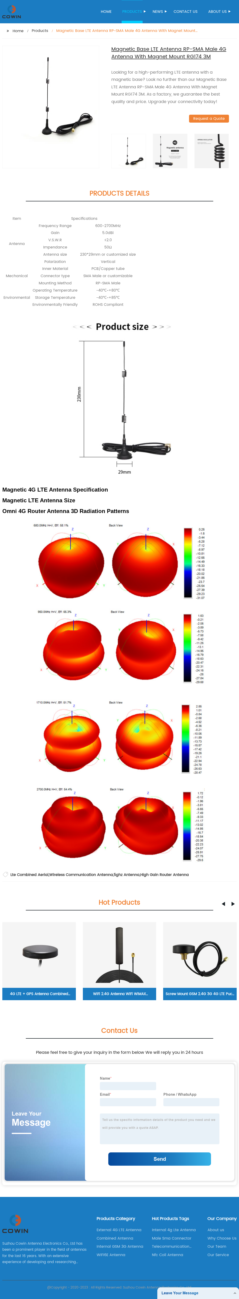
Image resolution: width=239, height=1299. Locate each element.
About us (217, 12)
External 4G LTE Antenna (119, 1230)
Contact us (185, 12)
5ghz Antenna (127, 875)
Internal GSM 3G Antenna (120, 1246)
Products (132, 12)
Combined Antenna (115, 1238)
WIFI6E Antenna (111, 1255)
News (158, 12)
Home (106, 12)
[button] (223, 904)
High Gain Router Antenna (164, 875)
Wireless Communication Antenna (81, 875)
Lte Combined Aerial (30, 875)
